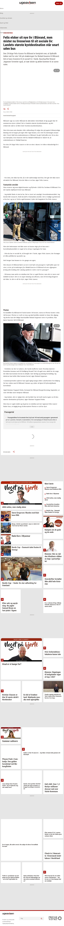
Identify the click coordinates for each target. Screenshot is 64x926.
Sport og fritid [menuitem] (4, 23)
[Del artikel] (8, 109)
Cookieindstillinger (6, 921)
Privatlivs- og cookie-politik (8, 919)
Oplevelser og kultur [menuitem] (6, 32)
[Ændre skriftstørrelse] (4, 109)
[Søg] (41, 918)
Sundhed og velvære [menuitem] (6, 18)
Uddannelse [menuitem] (3, 28)
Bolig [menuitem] (1, 13)
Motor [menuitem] (2, 8)
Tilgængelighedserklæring (8, 923)
